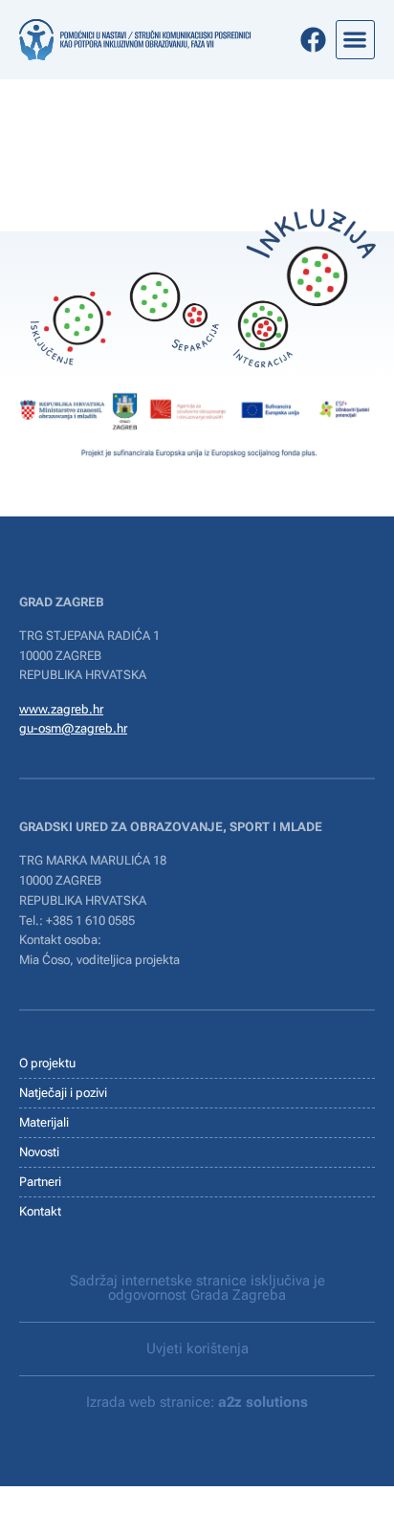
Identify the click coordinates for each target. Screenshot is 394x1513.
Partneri (40, 1181)
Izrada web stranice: (197, 1402)
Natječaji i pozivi (63, 1092)
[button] (355, 39)
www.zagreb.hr (61, 709)
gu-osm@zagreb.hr (73, 728)
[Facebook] (313, 40)
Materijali (44, 1122)
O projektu (47, 1063)
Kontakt (40, 1211)
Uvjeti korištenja (197, 1348)
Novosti (39, 1152)
